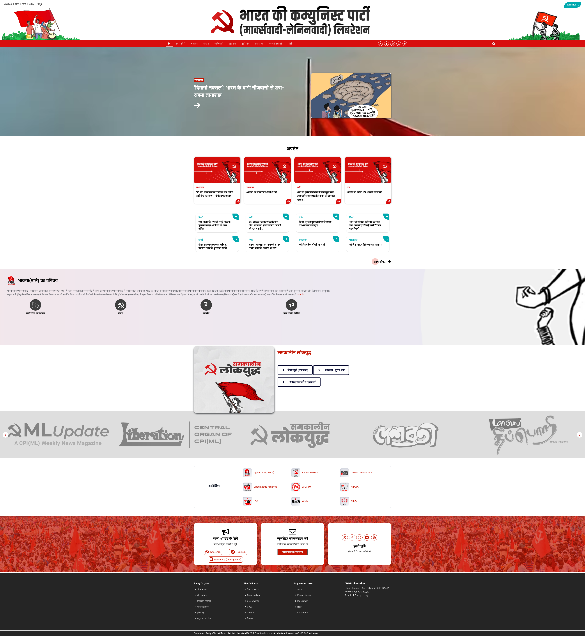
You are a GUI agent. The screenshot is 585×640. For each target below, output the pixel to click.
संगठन (206, 43)
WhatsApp (215, 552)
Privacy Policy (304, 595)
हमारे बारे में (180, 43)
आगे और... (301, 294)
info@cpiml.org (361, 595)
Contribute (302, 612)
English (8, 4)
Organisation (253, 595)
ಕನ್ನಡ (39, 4)
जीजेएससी (218, 43)
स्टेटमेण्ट (232, 43)
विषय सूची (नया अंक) (298, 370)
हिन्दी (17, 4)
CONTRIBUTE (573, 5)
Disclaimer (302, 601)
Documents (253, 589)
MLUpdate (202, 595)
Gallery (250, 612)
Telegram (241, 552)
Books (250, 618)
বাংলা (24, 4)
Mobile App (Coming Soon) (227, 559)
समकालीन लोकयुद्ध (204, 601)
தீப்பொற (200, 612)
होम (169, 43)
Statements (253, 601)
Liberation (202, 589)
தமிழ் (31, 4)
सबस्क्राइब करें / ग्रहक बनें (292, 552)
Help (299, 607)
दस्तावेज (194, 43)
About (300, 589)
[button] (580, 434)
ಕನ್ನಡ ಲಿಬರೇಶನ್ (204, 618)
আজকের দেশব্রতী (203, 607)
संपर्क (290, 43)
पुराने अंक (246, 43)
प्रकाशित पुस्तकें (275, 43)
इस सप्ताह (259, 43)
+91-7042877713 (361, 591)
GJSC (249, 607)
